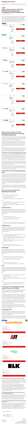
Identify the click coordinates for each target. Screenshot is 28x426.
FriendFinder (5, 340)
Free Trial (14, 332)
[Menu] (25, 1)
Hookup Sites (3, 7)
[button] (8, 416)
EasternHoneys (5, 326)
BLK (3, 369)
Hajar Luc (8, 414)
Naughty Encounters (8, 1)
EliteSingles (4, 355)
